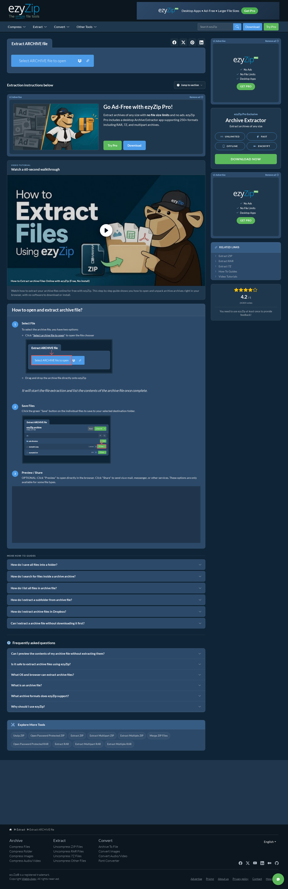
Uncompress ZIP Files (68, 847)
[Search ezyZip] (237, 26)
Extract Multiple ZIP (131, 735)
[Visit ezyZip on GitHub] (277, 863)
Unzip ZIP (18, 735)
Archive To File (108, 847)
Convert (59, 27)
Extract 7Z (225, 266)
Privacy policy (240, 878)
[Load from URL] (88, 61)
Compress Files (19, 847)
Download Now (246, 159)
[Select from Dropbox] (80, 61)
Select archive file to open (48, 335)
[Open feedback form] (278, 879)
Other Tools (84, 27)
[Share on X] (183, 42)
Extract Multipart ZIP (102, 735)
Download (252, 27)
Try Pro (271, 27)
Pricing (210, 878)
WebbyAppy (29, 878)
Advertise (17, 97)
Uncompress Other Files (69, 861)
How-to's (271, 878)
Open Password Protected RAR (31, 744)
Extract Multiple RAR (119, 744)
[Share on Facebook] (174, 42)
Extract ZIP (77, 735)
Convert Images (109, 851)
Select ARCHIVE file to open (42, 60)
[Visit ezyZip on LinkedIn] (262, 863)
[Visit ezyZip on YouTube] (255, 863)
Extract (38, 27)
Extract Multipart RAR (88, 744)
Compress (15, 27)
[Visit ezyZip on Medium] (269, 863)
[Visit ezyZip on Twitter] (248, 863)
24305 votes (246, 302)
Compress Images (21, 856)
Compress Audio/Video (25, 861)
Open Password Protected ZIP (47, 735)
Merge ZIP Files (159, 735)
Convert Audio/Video (113, 856)
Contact (257, 878)
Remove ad (195, 97)
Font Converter (109, 861)
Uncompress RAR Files (68, 851)
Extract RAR (62, 744)
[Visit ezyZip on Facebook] (240, 863)
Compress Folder (20, 851)
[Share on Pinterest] (192, 42)
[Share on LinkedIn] (201, 42)
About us (223, 878)
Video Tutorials (228, 276)
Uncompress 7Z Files (67, 856)
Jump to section (190, 85)
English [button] (268, 841)
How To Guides (228, 271)
